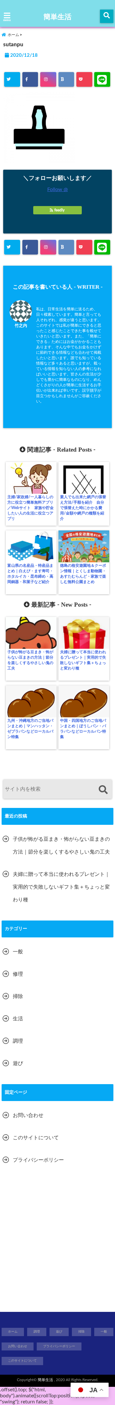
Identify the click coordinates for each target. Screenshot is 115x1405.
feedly (59, 210)
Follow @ (57, 189)
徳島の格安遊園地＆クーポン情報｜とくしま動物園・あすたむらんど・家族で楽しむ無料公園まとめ (83, 574)
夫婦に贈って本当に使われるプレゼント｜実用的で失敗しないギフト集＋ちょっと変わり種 (83, 660)
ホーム (13, 1331)
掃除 (18, 996)
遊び (18, 1063)
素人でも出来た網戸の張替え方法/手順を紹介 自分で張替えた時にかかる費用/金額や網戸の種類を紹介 (83, 508)
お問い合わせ (28, 1115)
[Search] (103, 790)
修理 (18, 974)
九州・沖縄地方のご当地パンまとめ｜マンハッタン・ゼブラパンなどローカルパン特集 (30, 729)
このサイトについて (36, 1137)
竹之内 (21, 326)
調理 (18, 1041)
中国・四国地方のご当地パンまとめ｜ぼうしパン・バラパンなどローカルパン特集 (83, 729)
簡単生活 (57, 16)
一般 (18, 951)
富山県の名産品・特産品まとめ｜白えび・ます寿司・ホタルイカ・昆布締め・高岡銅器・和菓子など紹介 (30, 574)
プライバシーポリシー (38, 1160)
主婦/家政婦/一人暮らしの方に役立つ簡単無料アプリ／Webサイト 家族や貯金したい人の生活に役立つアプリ (30, 508)
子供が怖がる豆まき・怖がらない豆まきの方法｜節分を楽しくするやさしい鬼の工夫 (30, 660)
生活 (18, 1018)
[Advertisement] (57, 1239)
